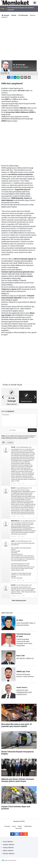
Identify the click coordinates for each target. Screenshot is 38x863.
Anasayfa (7, 826)
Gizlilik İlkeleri (28, 826)
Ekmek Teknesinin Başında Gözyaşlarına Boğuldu (22, 8)
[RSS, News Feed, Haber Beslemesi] (25, 834)
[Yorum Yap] (29, 77)
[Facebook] (8, 77)
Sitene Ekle (18, 828)
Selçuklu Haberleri (8, 844)
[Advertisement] (19, 38)
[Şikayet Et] (35, 483)
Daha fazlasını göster (19, 600)
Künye (14, 826)
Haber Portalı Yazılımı (10, 860)
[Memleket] (15, 2)
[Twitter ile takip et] (17, 834)
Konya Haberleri (8, 841)
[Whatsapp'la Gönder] (18, 77)
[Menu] (34, 2)
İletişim (20, 826)
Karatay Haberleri (8, 847)
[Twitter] (11, 77)
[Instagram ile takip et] (21, 834)
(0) (19, 483)
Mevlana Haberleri (8, 853)
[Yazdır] (25, 77)
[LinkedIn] (15, 77)
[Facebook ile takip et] (12, 834)
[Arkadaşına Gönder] (22, 77)
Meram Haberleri (8, 850)
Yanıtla (14, 483)
